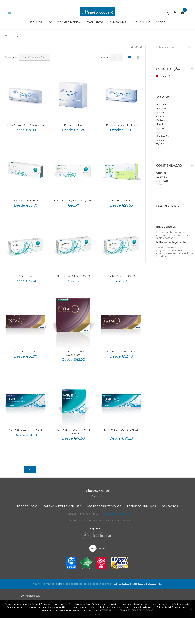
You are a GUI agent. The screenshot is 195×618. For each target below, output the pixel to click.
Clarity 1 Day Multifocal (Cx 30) (73, 276)
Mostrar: (104, 57)
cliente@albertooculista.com (119, 513)
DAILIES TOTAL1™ (25, 351)
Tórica (159, 184)
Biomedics (162, 108)
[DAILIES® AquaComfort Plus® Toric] (121, 400)
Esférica (160, 176)
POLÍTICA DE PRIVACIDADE (46, 584)
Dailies (159, 120)
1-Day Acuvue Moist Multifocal (121, 125)
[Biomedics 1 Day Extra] (25, 171)
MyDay (160, 128)
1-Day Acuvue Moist (73, 125)
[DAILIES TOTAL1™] (25, 322)
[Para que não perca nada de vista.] (97, 11)
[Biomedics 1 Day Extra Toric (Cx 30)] (73, 171)
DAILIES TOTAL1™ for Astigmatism (73, 353)
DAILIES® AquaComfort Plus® (25, 430)
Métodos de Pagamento (171, 242)
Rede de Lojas (27, 506)
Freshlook (161, 124)
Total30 (160, 144)
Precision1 (161, 136)
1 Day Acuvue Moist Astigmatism (25, 125)
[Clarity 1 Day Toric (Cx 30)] (121, 246)
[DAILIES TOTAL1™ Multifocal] (121, 322)
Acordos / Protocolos (104, 506)
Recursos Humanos (141, 506)
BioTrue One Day (121, 200)
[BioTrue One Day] (121, 171)
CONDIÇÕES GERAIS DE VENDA (98, 584)
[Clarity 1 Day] (25, 246)
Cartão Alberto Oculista (62, 506)
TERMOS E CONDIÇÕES (71, 584)
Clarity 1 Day (25, 276)
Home (8, 36)
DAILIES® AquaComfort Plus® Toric (121, 432)
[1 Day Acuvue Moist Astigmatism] (25, 95)
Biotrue (160, 112)
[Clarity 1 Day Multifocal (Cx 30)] (73, 246)
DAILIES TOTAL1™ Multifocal (121, 351)
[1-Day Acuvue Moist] (73, 95)
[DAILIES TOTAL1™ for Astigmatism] (73, 322)
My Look (161, 132)
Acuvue (160, 104)
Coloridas (161, 172)
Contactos (170, 506)
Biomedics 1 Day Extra (25, 200)
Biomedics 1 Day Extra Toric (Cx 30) (73, 200)
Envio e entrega (166, 226)
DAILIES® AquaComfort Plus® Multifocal (73, 432)
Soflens (160, 140)
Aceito (98, 614)
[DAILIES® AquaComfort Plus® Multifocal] (73, 400)
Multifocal (161, 180)
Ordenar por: (12, 57)
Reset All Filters (167, 205)
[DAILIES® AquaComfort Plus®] (25, 400)
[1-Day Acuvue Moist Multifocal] (121, 95)
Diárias (163, 76)
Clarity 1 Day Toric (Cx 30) (121, 276)
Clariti (159, 116)
